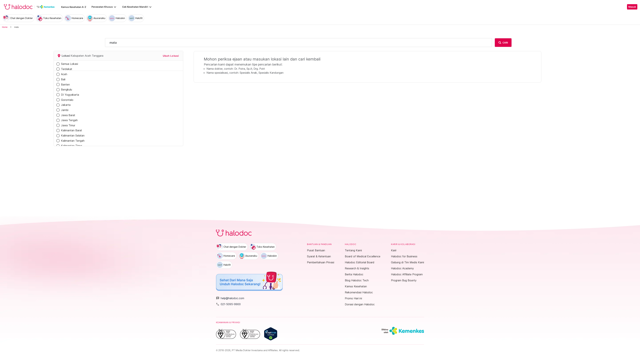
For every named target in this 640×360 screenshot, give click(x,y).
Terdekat (66, 69)
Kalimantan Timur (71, 145)
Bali (63, 79)
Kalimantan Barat (71, 130)
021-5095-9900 (228, 304)
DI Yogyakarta (70, 94)
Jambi (64, 110)
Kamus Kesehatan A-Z (73, 7)
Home (5, 27)
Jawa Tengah (69, 120)
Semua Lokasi (69, 63)
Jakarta (65, 104)
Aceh (64, 74)
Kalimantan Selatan (72, 135)
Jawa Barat (68, 115)
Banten (65, 84)
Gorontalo (67, 99)
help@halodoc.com (230, 298)
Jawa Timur (68, 125)
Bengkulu (66, 89)
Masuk (632, 7)
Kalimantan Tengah (72, 140)
